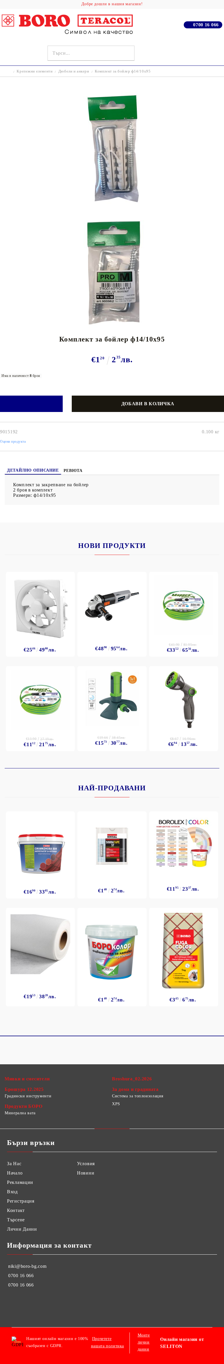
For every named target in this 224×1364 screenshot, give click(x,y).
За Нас (14, 1163)
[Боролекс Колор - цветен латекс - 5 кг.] (184, 843)
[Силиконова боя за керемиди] (40, 848)
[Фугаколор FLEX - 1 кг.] (183, 950)
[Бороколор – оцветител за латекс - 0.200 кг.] (112, 950)
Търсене (16, 1219)
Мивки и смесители (27, 1078)
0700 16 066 (206, 24)
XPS (116, 1104)
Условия (86, 1163)
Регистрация (20, 1201)
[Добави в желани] (31, 404)
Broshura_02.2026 (132, 1078)
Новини (85, 1172)
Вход (12, 1191)
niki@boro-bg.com (27, 1266)
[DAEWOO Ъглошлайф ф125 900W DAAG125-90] (112, 605)
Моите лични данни (144, 1342)
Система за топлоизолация (137, 1096)
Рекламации (20, 1182)
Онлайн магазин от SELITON (182, 1343)
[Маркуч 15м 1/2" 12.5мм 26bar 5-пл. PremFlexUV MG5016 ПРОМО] (40, 700)
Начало (14, 1172)
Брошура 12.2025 (24, 1089)
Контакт (16, 1210)
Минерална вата (20, 1113)
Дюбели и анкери (73, 71)
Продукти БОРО (23, 1106)
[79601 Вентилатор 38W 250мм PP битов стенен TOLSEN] (40, 607)
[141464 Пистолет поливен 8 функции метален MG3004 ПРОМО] (184, 700)
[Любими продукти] (207, 53)
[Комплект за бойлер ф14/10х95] (112, 208)
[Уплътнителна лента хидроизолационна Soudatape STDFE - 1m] (112, 846)
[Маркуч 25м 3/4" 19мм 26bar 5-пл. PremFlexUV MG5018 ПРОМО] (184, 605)
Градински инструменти (28, 1096)
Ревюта (73, 470)
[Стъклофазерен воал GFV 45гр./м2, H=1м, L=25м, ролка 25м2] (40, 944)
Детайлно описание (33, 470)
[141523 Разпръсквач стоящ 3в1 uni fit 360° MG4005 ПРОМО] (112, 698)
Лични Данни (22, 1229)
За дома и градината (135, 1089)
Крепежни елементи (34, 71)
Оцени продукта (13, 441)
